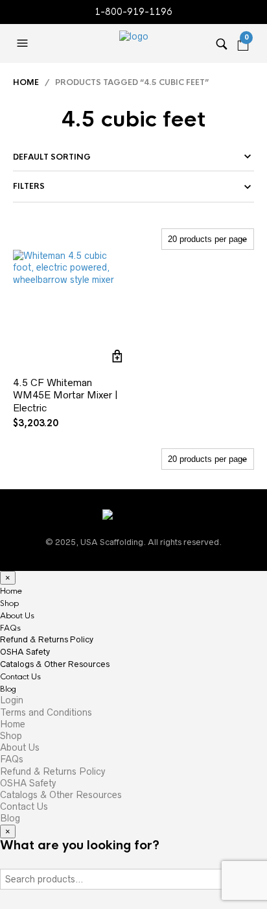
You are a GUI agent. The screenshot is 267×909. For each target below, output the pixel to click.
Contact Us (20, 677)
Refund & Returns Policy (46, 639)
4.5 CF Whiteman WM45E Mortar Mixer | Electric (65, 395)
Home (26, 82)
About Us (17, 616)
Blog (8, 689)
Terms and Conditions (46, 712)
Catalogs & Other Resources (55, 664)
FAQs (10, 628)
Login (11, 700)
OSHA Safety (25, 652)
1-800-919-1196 (133, 12)
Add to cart (117, 356)
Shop (9, 603)
